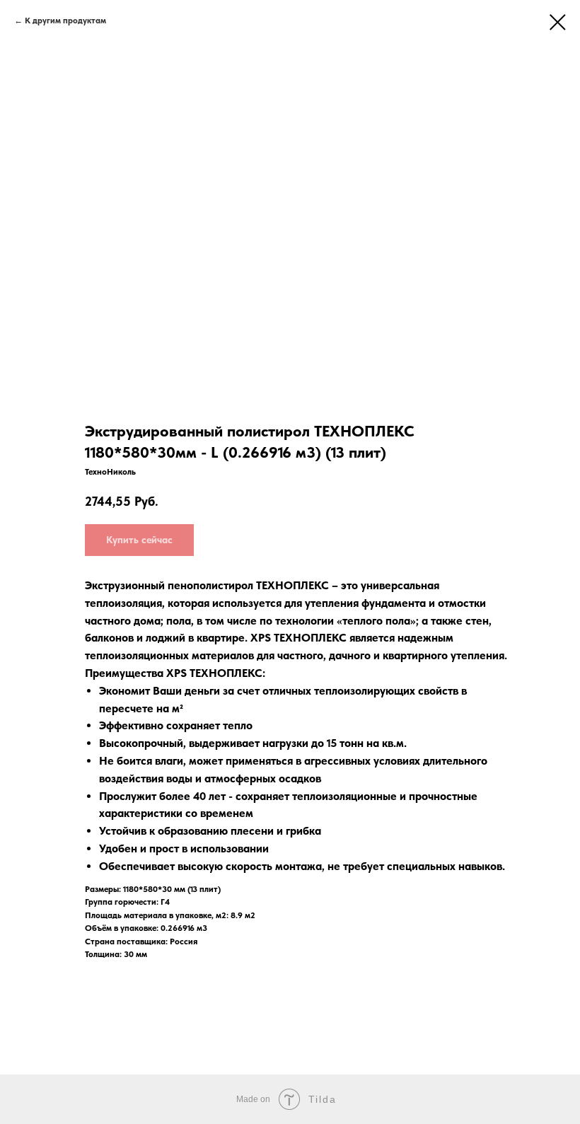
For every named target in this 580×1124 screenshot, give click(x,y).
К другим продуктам (66, 20)
